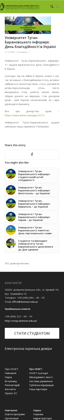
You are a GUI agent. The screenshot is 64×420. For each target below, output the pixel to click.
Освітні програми (15, 414)
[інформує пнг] (28, 25)
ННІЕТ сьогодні (38, 373)
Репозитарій (12, 385)
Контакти (10, 389)
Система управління (41, 381)
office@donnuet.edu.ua (25, 301)
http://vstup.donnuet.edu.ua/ (21, 320)
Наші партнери (38, 389)
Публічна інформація (41, 385)
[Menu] (57, 7)
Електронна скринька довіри (28, 348)
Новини (23, 52)
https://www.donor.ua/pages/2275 (24, 115)
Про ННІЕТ (11, 369)
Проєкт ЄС (11, 393)
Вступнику (11, 381)
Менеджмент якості (41, 377)
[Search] (50, 6)
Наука (8, 377)
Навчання (10, 373)
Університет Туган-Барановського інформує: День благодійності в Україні (30, 42)
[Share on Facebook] (32, 154)
